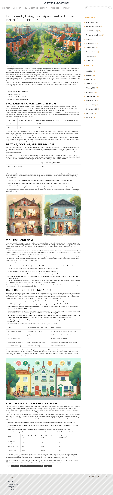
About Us (10, 481)
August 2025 (91, 113)
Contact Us (11, 489)
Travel (89, 39)
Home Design (92, 43)
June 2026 (90, 71)
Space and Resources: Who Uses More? (19, 89)
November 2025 (92, 101)
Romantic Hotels (92, 52)
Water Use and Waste (14, 94)
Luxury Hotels (92, 48)
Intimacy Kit (67, 8)
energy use (48, 466)
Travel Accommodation (95, 35)
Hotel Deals (91, 56)
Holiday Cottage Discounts (36, 8)
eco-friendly (15, 466)
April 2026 (90, 79)
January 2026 (91, 92)
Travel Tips (90, 60)
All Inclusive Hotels (93, 22)
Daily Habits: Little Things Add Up (17, 97)
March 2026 (91, 84)
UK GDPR (10, 492)
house (31, 466)
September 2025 (92, 109)
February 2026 (92, 88)
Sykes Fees (55, 8)
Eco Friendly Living (93, 31)
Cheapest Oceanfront (11, 8)
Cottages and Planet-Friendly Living (18, 99)
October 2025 (92, 105)
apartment (24, 466)
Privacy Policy (12, 487)
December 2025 (92, 96)
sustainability (38, 466)
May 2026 (90, 75)
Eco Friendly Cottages (94, 27)
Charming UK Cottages (56, 2)
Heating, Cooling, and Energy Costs (18, 91)
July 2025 (90, 117)
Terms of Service (13, 484)
